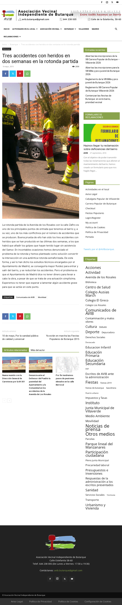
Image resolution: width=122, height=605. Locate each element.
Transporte (92, 500)
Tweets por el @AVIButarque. (99, 249)
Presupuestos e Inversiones (96, 471)
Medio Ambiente (97, 416)
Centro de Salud (97, 287)
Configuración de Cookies (98, 601)
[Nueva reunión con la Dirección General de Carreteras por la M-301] (14, 365)
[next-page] (9, 401)
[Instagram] (107, 2)
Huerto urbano (91, 393)
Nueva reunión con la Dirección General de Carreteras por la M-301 (13, 378)
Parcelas (90, 438)
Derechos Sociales (95, 337)
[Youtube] (117, 2)
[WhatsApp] (27, 73)
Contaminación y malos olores (99, 320)
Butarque (69, 29)
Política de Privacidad (96, 232)
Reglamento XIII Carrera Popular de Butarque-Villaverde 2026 (101, 89)
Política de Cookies (95, 227)
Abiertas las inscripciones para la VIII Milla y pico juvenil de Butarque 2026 (102, 71)
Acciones (93, 267)
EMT (87, 369)
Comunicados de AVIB (25, 297)
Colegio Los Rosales (95, 305)
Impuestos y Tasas (96, 398)
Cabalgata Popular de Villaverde (102, 198)
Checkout (90, 208)
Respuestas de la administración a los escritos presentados (99, 482)
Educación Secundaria (95, 362)
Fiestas (91, 382)
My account (91, 222)
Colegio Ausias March (97, 293)
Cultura (91, 326)
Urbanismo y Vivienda (95, 506)
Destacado (90, 342)
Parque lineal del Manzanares (99, 445)
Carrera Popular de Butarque (100, 203)
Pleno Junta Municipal (97, 460)
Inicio (7, 29)
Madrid (95, 29)
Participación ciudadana (96, 453)
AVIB (86, 153)
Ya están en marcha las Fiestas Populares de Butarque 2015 (62, 337)
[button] (116, 29)
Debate (103, 326)
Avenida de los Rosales (100, 277)
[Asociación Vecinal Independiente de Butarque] (61, 15)
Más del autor (38, 350)
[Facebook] (101, 2)
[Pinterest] (20, 73)
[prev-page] (4, 401)
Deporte (92, 332)
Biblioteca (90, 282)
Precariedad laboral (97, 465)
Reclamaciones (11, 36)
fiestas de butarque (94, 387)
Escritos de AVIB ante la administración (99, 375)
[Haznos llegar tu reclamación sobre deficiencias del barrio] (102, 133)
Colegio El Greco (96, 300)
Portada (89, 236)
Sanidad (91, 490)
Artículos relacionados (15, 350)
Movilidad (42, 297)
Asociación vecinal (49, 29)
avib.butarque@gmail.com (68, 570)
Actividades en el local (23, 29)
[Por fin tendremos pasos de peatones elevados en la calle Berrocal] (67, 365)
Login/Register (93, 217)
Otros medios (100, 434)
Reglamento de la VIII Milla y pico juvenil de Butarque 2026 (101, 81)
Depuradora (108, 332)
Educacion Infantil (98, 347)
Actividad (92, 272)
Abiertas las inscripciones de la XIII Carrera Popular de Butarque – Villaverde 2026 (102, 59)
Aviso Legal (91, 194)
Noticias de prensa (97, 427)
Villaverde (84, 29)
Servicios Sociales (95, 494)
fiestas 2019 (106, 382)
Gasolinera (111, 387)
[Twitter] (112, 2)
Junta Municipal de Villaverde (99, 409)
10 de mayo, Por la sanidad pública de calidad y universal (20, 337)
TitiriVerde (111, 495)
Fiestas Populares (94, 213)
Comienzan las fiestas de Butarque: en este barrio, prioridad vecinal (98, 99)
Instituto (92, 402)
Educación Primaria (93, 353)
